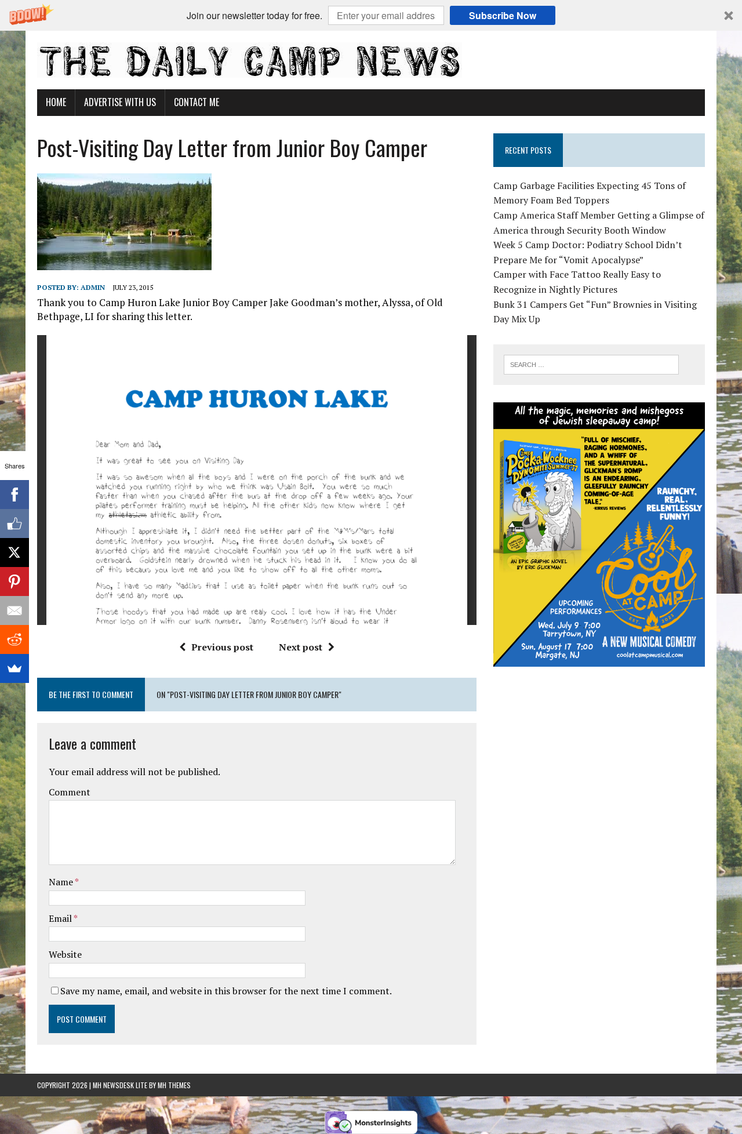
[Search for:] (591, 363)
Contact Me (196, 102)
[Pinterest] (14, 581)
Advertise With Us (120, 102)
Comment (69, 792)
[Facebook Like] (14, 523)
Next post (300, 647)
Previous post (222, 647)
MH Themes (174, 1085)
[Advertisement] (599, 756)
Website (65, 954)
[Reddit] (14, 639)
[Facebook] (14, 494)
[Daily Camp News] (371, 60)
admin (93, 287)
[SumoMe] (14, 668)
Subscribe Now (502, 15)
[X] (14, 552)
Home (56, 102)
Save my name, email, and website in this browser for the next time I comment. (226, 990)
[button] (371, 15)
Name (62, 881)
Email (61, 918)
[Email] (14, 610)
